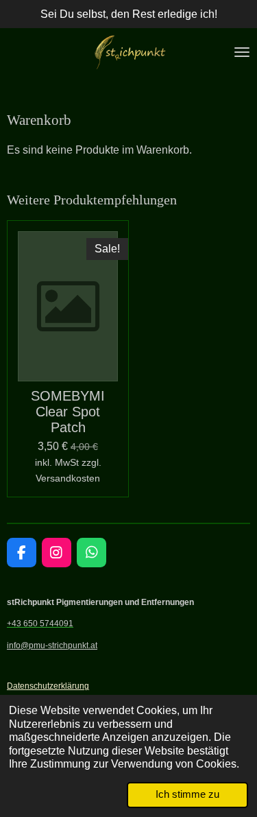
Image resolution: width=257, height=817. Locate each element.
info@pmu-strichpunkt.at (52, 645)
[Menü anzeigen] (242, 52)
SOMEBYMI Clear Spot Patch (68, 411)
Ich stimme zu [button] (187, 794)
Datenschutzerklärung (48, 685)
